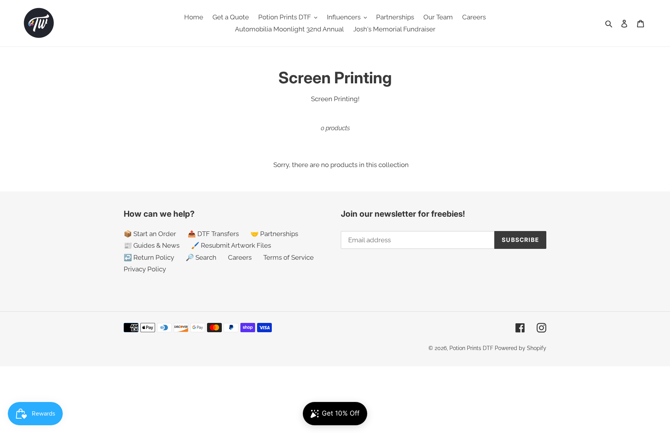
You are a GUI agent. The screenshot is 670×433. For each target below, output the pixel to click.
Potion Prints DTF (471, 348)
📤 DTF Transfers (213, 234)
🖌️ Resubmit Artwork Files (231, 245)
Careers (240, 257)
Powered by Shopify (520, 348)
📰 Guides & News (152, 245)
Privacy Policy (145, 269)
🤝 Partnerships (274, 234)
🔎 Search (201, 257)
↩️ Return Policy (149, 257)
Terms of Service (288, 257)
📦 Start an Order (150, 234)
